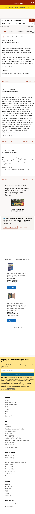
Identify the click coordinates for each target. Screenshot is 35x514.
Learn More (23, 227)
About (7, 400)
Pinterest (8, 489)
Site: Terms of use (10, 445)
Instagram (8, 486)
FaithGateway (9, 455)
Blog (6, 411)
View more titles (17, 327)
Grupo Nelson (9, 464)
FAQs (6, 424)
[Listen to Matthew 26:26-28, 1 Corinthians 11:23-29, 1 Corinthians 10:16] (21, 36)
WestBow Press (10, 471)
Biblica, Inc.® (14, 192)
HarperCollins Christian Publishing (15, 462)
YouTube (8, 495)
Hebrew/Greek (20, 31)
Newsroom (8, 414)
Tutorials (8, 427)
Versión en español (11, 504)
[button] (32, 3)
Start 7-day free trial (10, 227)
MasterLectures (10, 476)
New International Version (14, 186)
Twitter (7, 493)
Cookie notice (9, 442)
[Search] (32, 20)
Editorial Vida (9, 467)
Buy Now (11, 287)
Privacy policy (9, 436)
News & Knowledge (11, 402)
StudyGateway (9, 458)
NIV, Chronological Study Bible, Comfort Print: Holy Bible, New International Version (16, 275)
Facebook (8, 484)
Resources (11, 31)
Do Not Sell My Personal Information (17, 440)
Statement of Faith (11, 405)
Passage (3, 31)
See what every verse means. (17, 7)
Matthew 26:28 (8, 73)
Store (7, 409)
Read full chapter (7, 66)
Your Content (30, 31)
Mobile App (8, 407)
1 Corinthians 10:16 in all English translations (15, 169)
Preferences (9, 506)
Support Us (8, 416)
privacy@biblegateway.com (8, 389)
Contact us (8, 433)
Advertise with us (10, 431)
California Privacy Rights (13, 438)
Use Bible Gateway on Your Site (14, 429)
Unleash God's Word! (17, 212)
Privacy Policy (11, 388)
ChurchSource (9, 460)
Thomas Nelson (10, 469)
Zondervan (8, 473)
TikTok (7, 491)
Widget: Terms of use (11, 447)
